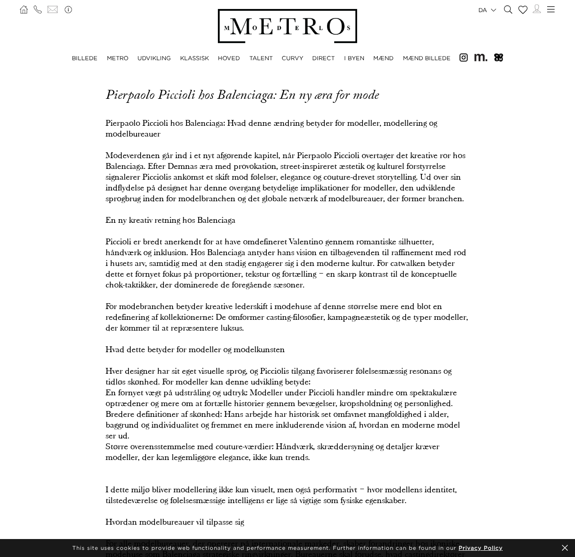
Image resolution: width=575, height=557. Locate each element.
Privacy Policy (481, 548)
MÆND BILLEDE (427, 58)
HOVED (229, 58)
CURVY (292, 58)
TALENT (261, 58)
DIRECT (323, 58)
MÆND (383, 58)
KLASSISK (194, 58)
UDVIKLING (154, 58)
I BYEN (354, 58)
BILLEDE (84, 58)
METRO (117, 58)
